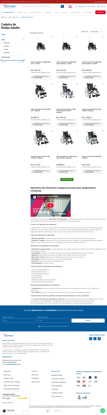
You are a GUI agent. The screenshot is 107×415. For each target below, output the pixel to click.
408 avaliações (15, 396)
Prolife (6, 49)
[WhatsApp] (102, 410)
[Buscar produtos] (62, 6)
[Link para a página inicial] (4, 17)
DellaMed (6, 43)
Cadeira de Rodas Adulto (27, 17)
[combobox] (42, 6)
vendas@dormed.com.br (13, 364)
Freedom (6, 46)
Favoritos (93, 6)
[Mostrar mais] (66, 179)
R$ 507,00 (3, 62)
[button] (100, 1)
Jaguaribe (6, 52)
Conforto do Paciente (13, 17)
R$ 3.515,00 (21, 62)
